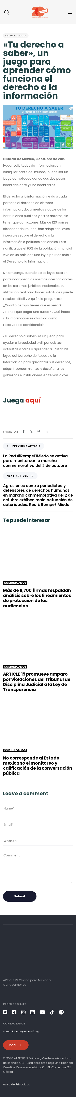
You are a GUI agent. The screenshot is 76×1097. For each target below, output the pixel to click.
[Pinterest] (38, 431)
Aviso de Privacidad (16, 1084)
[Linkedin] (46, 431)
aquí (33, 400)
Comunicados (15, 35)
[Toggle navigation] (60, 12)
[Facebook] (23, 431)
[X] (31, 431)
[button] (6, 12)
